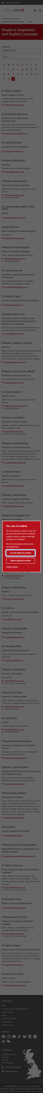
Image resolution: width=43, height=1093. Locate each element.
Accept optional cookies (20, 553)
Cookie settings (12, 567)
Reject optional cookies (20, 561)
